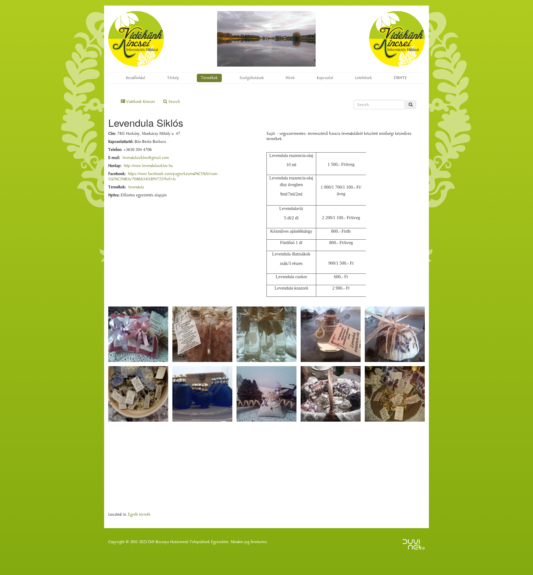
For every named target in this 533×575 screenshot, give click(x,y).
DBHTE (400, 77)
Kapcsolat (325, 77)
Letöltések (363, 77)
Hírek (290, 77)
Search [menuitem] (173, 101)
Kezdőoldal (135, 77)
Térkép (173, 77)
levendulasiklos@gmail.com (145, 157)
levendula (136, 187)
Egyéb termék (139, 514)
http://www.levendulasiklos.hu (148, 165)
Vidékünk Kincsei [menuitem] (140, 101)
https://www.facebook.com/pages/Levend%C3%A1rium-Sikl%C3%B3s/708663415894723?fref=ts (163, 176)
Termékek (209, 77)
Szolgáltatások (252, 77)
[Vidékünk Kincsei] (136, 39)
